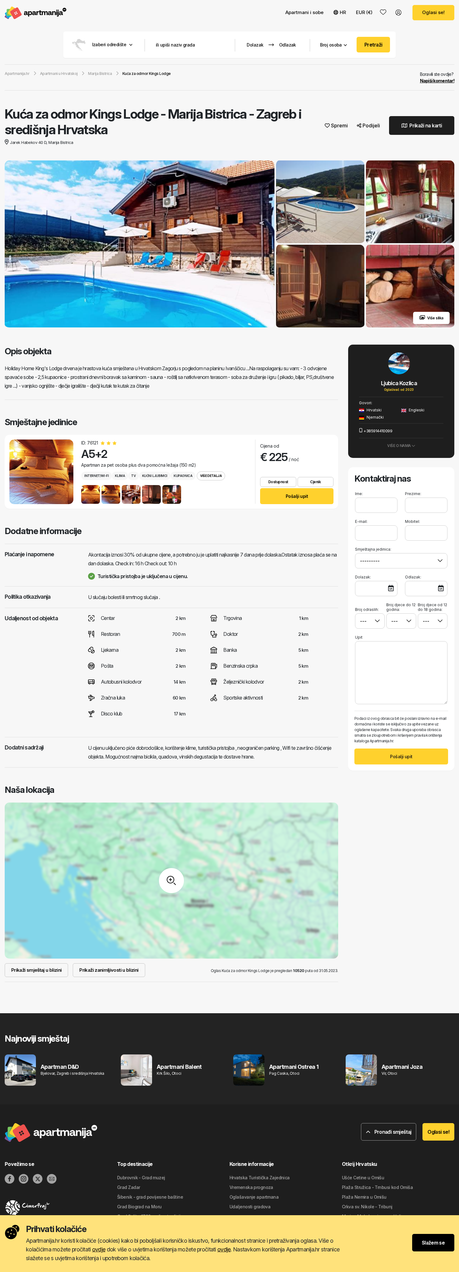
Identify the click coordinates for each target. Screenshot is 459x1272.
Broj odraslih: (367, 609)
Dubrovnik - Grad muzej (141, 1177)
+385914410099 (377, 430)
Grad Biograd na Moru (139, 1206)
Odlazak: (413, 577)
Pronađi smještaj (392, 1132)
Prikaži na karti (425, 125)
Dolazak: (363, 577)
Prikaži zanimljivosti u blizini (108, 970)
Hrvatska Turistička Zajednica (260, 1177)
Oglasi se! (433, 12)
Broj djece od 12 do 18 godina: (432, 607)
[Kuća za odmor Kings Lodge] (139, 244)
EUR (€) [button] (364, 12)
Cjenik (315, 481)
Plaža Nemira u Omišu (364, 1197)
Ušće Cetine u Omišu (363, 1177)
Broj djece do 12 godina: (401, 607)
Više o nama (399, 445)
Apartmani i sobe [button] (304, 12)
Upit (359, 637)
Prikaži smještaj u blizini (36, 970)
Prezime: (413, 493)
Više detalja (211, 476)
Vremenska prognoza (251, 1187)
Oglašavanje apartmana (254, 1197)
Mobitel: (412, 521)
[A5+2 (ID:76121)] (41, 472)
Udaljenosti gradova (250, 1206)
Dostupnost (278, 481)
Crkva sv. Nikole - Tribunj (367, 1206)
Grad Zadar (128, 1187)
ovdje (98, 1249)
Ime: (359, 493)
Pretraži (373, 45)
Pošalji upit (297, 496)
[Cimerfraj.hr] (61, 1207)
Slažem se (433, 1243)
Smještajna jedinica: (373, 549)
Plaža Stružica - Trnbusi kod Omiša (377, 1187)
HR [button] (343, 12)
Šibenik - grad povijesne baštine (150, 1197)
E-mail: (361, 521)
